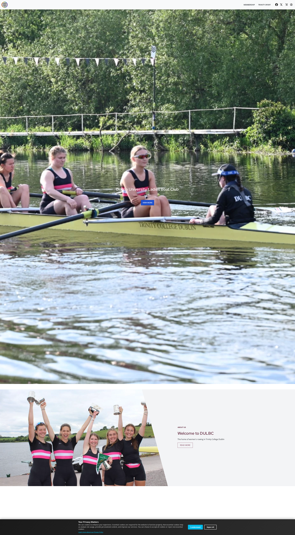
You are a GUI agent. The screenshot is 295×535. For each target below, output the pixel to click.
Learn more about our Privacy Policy (90, 532)
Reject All (210, 527)
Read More (185, 445)
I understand (195, 527)
